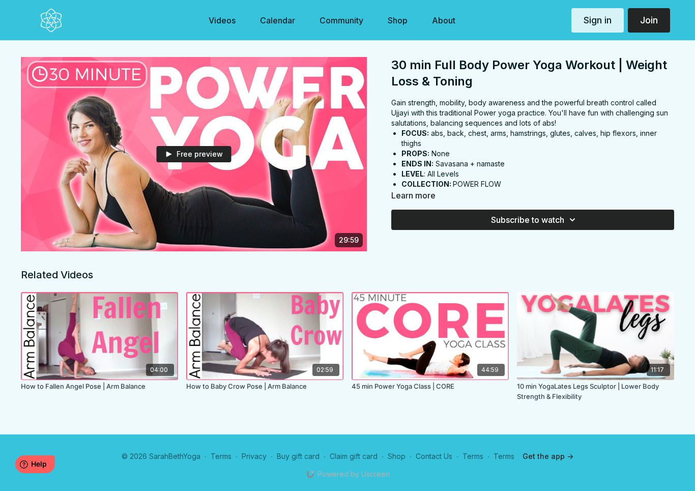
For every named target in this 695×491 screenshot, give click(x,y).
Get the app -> (548, 456)
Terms (221, 456)
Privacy (254, 456)
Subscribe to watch (527, 220)
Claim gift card (354, 456)
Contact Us (434, 456)
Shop (397, 456)
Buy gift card (298, 456)
